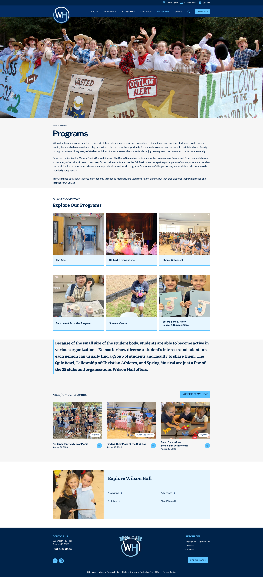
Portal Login (198, 560)
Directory (189, 545)
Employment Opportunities (197, 541)
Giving (178, 11)
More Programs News (195, 394)
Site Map (91, 572)
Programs (163, 11)
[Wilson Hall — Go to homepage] (131, 547)
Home (55, 125)
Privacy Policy (169, 572)
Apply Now (203, 11)
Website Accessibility (109, 572)
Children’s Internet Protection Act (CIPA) (141, 572)
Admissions (128, 11)
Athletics (146, 11)
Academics (110, 11)
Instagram (61, 560)
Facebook (55, 560)
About (94, 11)
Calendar (189, 549)
